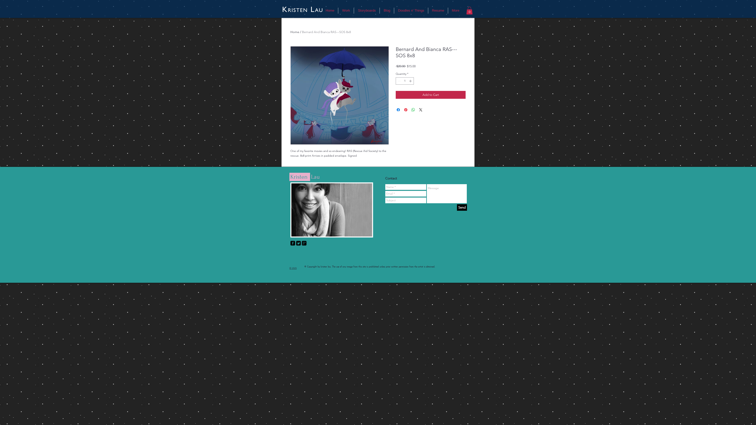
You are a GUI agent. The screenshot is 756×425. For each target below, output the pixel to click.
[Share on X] (420, 109)
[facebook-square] (292, 243)
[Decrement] (398, 81)
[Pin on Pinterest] (405, 109)
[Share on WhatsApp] (413, 109)
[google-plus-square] (304, 243)
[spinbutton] (404, 81)
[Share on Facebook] (398, 109)
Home (294, 32)
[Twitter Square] (298, 243)
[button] (469, 10)
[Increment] (410, 81)
